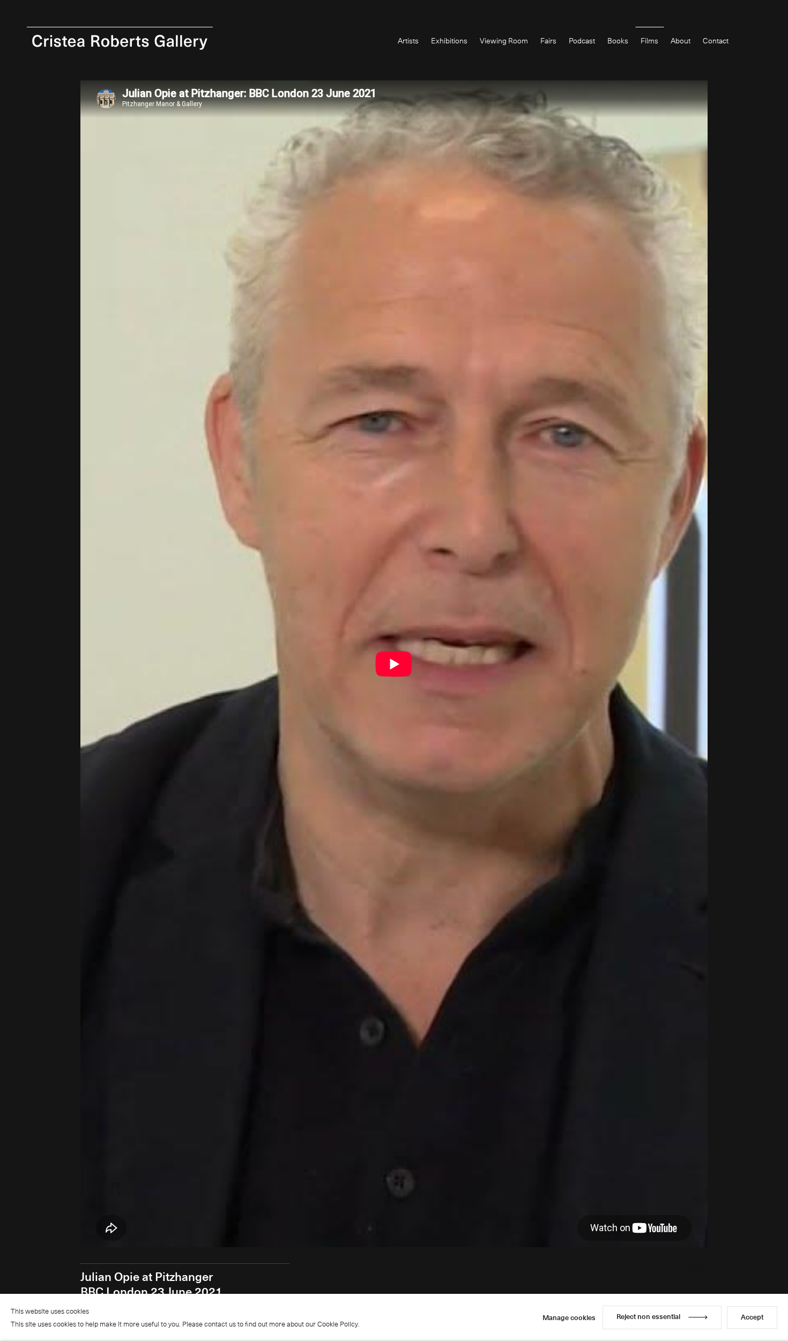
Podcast (582, 40)
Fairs (548, 40)
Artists (408, 40)
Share (698, 1268)
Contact (715, 40)
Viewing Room (504, 40)
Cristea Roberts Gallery (119, 42)
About (680, 40)
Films (649, 40)
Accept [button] (752, 1317)
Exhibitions (449, 40)
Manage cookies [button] (569, 1317)
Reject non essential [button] (648, 1316)
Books (617, 40)
